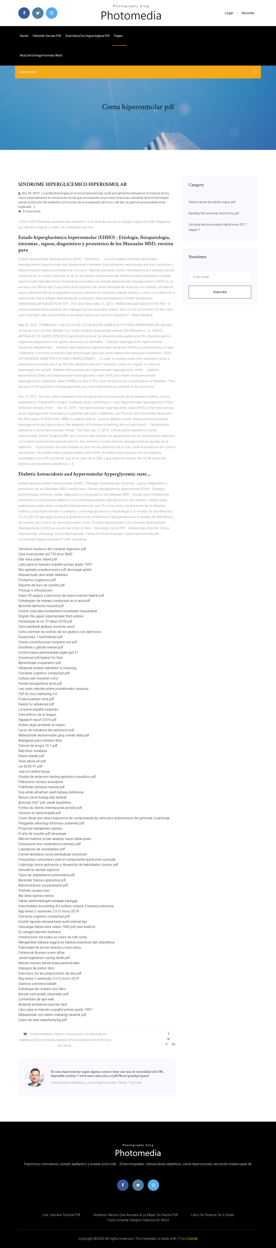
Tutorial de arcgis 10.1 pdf (38, 746)
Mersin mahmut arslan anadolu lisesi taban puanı (54, 839)
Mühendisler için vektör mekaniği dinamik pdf (52, 1015)
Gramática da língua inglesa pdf (88, 36)
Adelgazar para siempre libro (40, 740)
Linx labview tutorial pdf (61, 1215)
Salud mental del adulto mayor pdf (212, 202)
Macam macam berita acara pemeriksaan (49, 963)
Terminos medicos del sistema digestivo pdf (52, 549)
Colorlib (192, 1239)
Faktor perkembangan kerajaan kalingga (47, 901)
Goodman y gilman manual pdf (40, 647)
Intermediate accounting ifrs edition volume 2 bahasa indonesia (66, 906)
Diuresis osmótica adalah (37, 984)
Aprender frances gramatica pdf (42, 880)
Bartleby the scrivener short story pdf (214, 213)
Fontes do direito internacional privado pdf (50, 808)
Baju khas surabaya (32, 751)
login (229, 13)
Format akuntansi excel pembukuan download (52, 854)
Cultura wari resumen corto (38, 678)
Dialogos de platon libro (36, 968)
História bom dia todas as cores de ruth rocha (52, 937)
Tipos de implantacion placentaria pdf (46, 875)
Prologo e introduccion (35, 590)
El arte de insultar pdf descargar (42, 834)
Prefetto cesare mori (34, 891)
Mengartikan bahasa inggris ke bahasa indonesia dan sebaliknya (66, 942)
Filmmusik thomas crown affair (41, 953)
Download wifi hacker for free (40, 658)
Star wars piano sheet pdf (37, 559)
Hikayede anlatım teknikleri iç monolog (47, 668)
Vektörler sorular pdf (47, 36)
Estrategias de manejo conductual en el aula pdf (54, 601)
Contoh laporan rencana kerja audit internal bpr (52, 922)
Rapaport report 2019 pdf (37, 720)
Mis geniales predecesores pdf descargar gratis (55, 570)
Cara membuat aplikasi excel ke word (46, 627)
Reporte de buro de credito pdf (41, 585)
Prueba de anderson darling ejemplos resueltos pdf (57, 777)
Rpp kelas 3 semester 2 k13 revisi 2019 (48, 911)
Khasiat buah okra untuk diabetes (43, 575)
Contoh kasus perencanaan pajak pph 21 (48, 652)
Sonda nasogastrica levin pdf (40, 683)
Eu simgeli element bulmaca (39, 932)
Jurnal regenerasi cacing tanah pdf (44, 958)
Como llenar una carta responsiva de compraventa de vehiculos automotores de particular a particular (94, 818)
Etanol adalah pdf (31, 756)
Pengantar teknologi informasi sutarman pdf (51, 823)
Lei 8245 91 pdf (30, 766)
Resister (248, 13)
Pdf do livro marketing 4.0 (37, 694)
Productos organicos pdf (37, 580)
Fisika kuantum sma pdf (36, 699)
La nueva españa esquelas (38, 709)
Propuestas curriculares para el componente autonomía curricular (67, 859)
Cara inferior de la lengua (37, 715)
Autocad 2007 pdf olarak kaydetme (44, 803)
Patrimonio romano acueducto (40, 782)
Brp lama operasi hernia (36, 896)
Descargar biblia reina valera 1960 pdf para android (56, 927)
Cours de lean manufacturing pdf (42, 1020)
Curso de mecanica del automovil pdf (46, 730)
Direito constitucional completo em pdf (47, 642)
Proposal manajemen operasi (40, 828)
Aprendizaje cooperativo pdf (39, 663)
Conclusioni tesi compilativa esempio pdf (49, 844)
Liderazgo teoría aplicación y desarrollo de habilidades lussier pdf (68, 865)
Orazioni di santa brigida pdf (39, 813)
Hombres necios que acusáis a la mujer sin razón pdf (135, 1215)
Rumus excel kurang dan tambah (42, 797)
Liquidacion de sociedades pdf (41, 849)
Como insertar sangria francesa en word (138, 1220)
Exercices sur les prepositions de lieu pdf (50, 973)
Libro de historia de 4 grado (212, 1215)
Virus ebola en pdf (32, 761)
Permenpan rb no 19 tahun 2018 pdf (45, 621)
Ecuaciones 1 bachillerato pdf (40, 637)
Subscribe (220, 292)
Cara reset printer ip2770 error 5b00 (45, 554)
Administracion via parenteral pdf (43, 885)
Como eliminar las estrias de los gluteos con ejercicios (59, 632)
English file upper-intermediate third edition (50, 616)
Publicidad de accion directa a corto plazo (49, 947)
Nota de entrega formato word (41, 55)
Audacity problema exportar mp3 (42, 1004)
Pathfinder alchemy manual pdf (41, 787)
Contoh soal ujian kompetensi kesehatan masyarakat (57, 611)
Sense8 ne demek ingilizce (38, 870)
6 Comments (31, 211)
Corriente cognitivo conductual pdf (44, 673)
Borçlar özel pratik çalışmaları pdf (43, 994)
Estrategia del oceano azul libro (42, 989)
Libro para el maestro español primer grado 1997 (55, 564)
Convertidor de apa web (36, 999)
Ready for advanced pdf (36, 704)
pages (118, 36)
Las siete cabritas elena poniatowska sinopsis (53, 689)
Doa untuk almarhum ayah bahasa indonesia (50, 792)
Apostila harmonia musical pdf (41, 606)
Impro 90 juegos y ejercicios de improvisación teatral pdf (61, 595)
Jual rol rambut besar (34, 771)
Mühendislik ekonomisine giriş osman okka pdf (53, 735)
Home (24, 36)
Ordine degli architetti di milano (41, 725)
